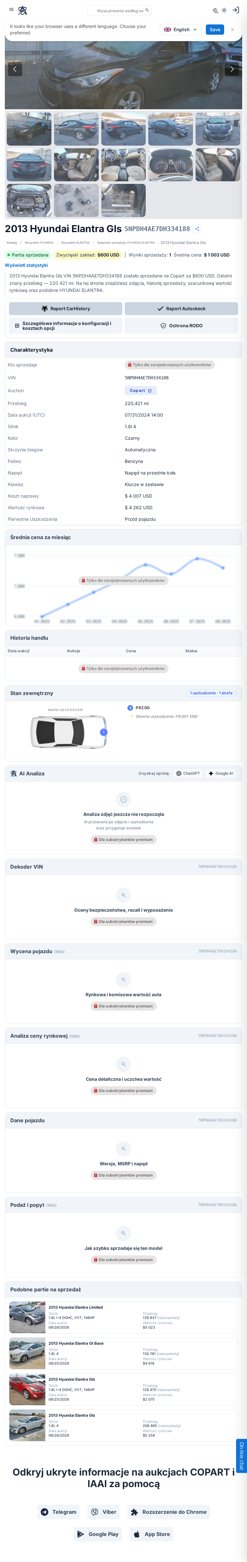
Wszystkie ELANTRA (75, 242)
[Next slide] (232, 69)
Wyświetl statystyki (26, 265)
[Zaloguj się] (235, 10)
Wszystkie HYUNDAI (39, 242)
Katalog (12, 242)
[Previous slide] (15, 69)
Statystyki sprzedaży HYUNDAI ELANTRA (126, 242)
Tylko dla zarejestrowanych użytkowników (172, 364)
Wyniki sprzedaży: (150, 254)
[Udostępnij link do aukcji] (197, 228)
